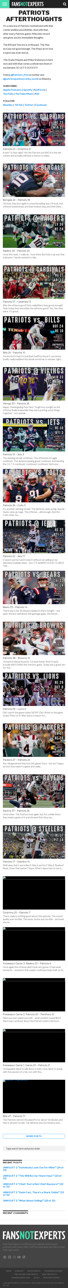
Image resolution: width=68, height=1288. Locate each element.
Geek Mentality (49, 1274)
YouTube (8, 93)
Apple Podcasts (12, 89)
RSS (37, 93)
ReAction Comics (51, 1278)
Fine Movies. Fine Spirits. (26, 1274)
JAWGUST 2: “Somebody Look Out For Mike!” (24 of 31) (33, 1168)
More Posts (34, 1136)
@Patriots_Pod (19, 74)
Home (8, 1271)
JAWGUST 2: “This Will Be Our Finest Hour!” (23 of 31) (32, 1177)
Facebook (41, 104)
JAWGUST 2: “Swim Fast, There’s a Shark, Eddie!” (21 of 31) (33, 1193)
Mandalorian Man (21, 1278)
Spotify (27, 89)
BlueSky (8, 104)
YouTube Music (24, 93)
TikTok (18, 104)
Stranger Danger (53, 1271)
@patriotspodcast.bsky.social (20, 78)
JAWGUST (19, 1271)
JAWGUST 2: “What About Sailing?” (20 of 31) (29, 1200)
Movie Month (34, 1271)
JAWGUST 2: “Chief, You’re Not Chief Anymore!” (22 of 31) (33, 1185)
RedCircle (39, 89)
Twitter (28, 104)
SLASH (37, 1278)
